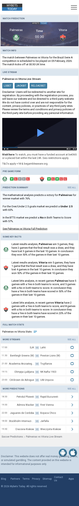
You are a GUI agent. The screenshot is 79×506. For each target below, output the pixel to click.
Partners (15, 478)
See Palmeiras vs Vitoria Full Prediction (25, 228)
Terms (26, 478)
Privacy (36, 478)
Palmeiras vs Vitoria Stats (17, 331)
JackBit (21, 85)
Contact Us (58, 479)
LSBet (7, 85)
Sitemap (47, 478)
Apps (71, 478)
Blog (3, 478)
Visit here (8, 154)
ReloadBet (38, 85)
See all (72, 187)
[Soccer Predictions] (11, 7)
